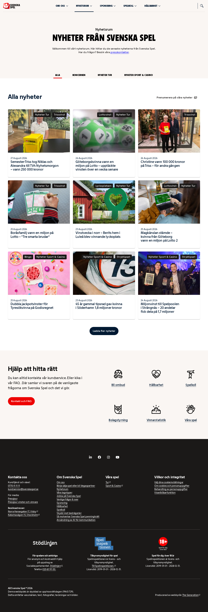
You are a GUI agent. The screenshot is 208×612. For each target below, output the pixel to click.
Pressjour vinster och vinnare (23, 502)
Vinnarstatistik (156, 420)
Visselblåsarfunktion (164, 492)
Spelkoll (128, 5)
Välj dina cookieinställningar (168, 482)
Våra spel (191, 420)
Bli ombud (118, 385)
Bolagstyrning (118, 420)
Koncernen (78, 75)
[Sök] (202, 6)
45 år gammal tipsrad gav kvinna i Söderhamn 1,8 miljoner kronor (99, 306)
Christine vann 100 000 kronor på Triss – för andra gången (163, 164)
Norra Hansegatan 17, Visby (22, 511)
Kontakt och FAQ (21, 401)
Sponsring (106, 5)
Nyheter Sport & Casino (138, 75)
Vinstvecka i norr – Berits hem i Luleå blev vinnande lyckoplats (98, 235)
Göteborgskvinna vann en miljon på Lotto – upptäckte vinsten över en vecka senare (97, 165)
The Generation (190, 595)
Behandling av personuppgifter (171, 489)
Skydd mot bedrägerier (69, 513)
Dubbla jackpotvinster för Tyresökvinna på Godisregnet (32, 306)
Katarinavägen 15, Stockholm (23, 514)
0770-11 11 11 (14, 485)
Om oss (60, 5)
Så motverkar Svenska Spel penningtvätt (78, 516)
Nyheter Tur (105, 75)
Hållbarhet (150, 5)
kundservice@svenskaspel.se (23, 489)
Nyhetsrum (82, 5)
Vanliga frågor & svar (67, 499)
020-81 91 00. (49, 569)
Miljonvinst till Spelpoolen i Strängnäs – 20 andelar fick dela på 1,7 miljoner (160, 308)
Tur (107, 482)
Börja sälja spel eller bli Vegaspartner (76, 485)
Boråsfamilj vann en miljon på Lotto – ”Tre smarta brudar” (32, 235)
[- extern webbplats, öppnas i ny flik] (90, 457)
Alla (57, 75)
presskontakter (119, 52)
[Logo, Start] (11, 6)
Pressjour (13, 498)
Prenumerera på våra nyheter (174, 97)
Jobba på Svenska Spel (69, 496)
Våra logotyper (64, 492)
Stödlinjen (55, 565)
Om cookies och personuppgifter (171, 485)
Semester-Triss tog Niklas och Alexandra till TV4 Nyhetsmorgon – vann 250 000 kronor (35, 165)
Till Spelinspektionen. (103, 565)
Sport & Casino (113, 485)
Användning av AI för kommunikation (76, 519)
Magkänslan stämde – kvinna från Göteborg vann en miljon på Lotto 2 (159, 236)
